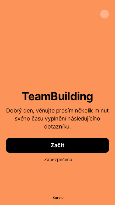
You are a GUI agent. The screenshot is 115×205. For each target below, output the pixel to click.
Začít (57, 145)
